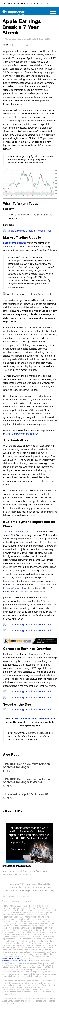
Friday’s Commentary (14, 587)
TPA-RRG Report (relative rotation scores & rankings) (26, 765)
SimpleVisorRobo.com (34, 871)
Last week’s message (14, 242)
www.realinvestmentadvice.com (16, 960)
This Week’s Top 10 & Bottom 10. (26, 794)
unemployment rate (18, 531)
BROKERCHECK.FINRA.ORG (35, 887)
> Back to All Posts (14, 811)
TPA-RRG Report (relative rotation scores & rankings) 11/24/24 (26, 780)
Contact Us (10, 3)
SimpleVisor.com (11, 871)
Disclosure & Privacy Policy (22, 884)
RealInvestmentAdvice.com (17, 875)
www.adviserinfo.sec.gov (13, 958)
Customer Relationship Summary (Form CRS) (29, 891)
